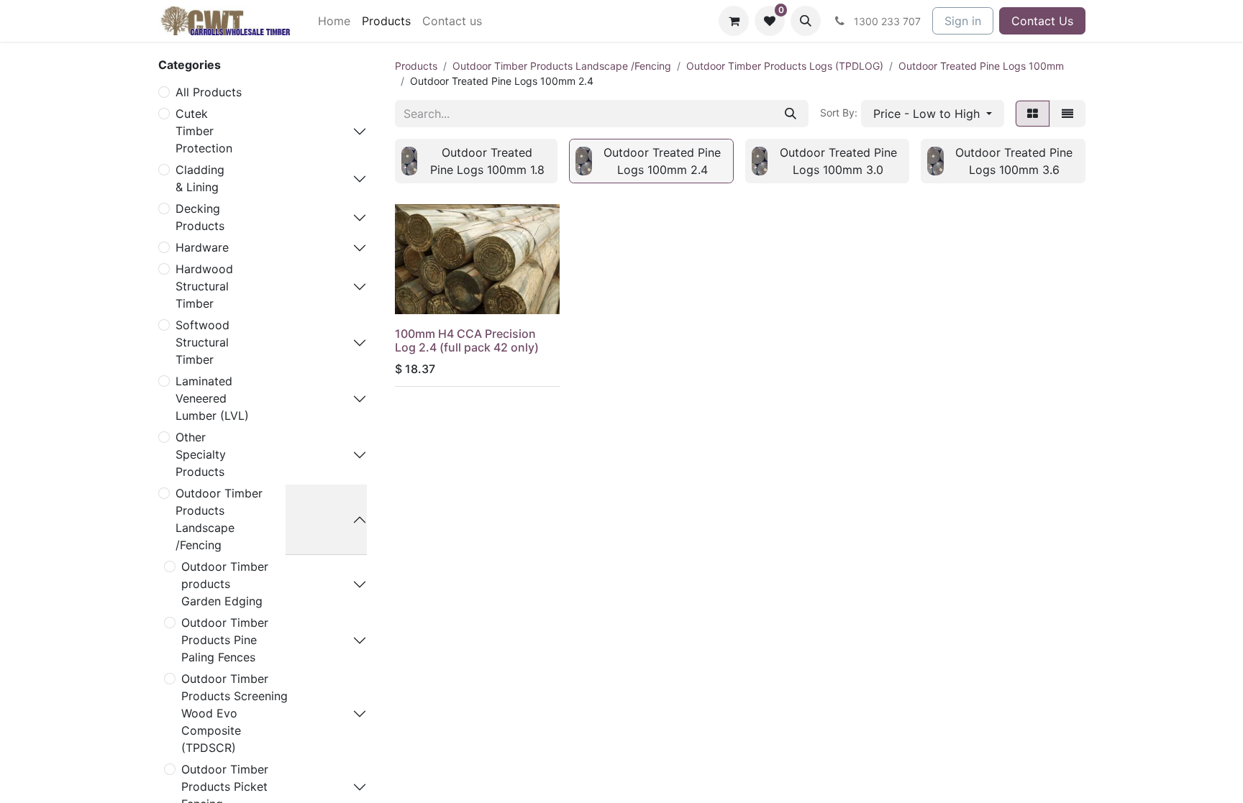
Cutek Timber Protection (204, 130)
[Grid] (1032, 113)
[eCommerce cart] (734, 21)
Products (416, 66)
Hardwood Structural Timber (204, 286)
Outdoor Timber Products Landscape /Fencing (219, 519)
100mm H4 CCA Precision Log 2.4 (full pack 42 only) (467, 340)
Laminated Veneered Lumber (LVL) (212, 398)
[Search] (791, 113)
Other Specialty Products (201, 454)
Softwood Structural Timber (202, 342)
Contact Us (1042, 21)
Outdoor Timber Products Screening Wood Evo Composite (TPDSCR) (234, 713)
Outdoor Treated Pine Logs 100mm (981, 66)
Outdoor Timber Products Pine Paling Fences (224, 639)
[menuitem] (334, 20)
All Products (209, 92)
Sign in (962, 21)
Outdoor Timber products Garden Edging (224, 583)
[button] (806, 21)
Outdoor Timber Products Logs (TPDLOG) (784, 66)
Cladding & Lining (200, 178)
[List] (1067, 113)
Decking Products (200, 217)
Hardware (202, 247)
